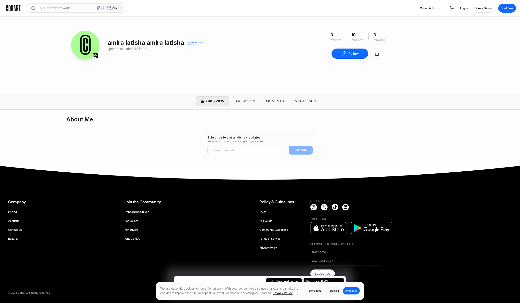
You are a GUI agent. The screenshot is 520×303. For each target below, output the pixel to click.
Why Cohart (132, 239)
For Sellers (131, 221)
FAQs (262, 212)
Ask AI (116, 8)
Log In (464, 8)
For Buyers (131, 230)
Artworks (245, 101)
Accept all (351, 290)
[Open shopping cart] (452, 8)
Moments (275, 101)
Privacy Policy (268, 248)
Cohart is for (428, 8)
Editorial (13, 239)
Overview (215, 101)
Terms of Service (270, 239)
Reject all (333, 290)
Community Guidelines (273, 230)
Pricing (12, 212)
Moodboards (307, 101)
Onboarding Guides (137, 212)
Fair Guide (265, 221)
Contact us (15, 230)
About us (13, 221)
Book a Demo (483, 8)
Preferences (313, 290)
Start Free (507, 8)
